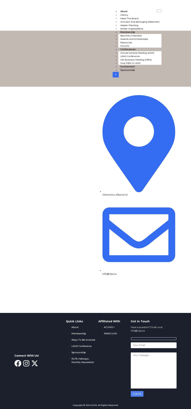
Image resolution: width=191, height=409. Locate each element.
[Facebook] (17, 363)
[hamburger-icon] (159, 11)
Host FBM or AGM (130, 63)
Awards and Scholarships (134, 39)
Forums (124, 46)
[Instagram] (26, 363)
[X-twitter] (34, 363)
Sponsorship (127, 70)
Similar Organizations (131, 28)
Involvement (127, 66)
